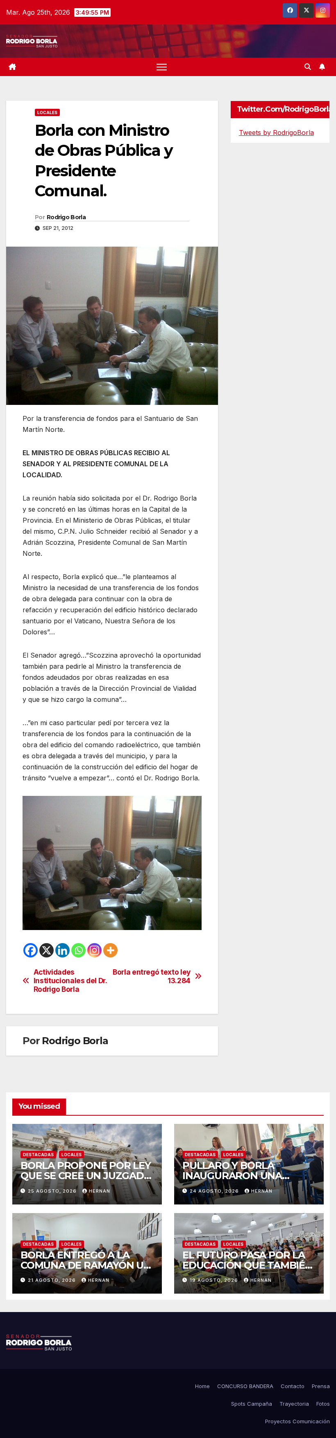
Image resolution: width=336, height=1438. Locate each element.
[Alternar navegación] (162, 67)
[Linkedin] (62, 950)
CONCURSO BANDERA (245, 1386)
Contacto (292, 1386)
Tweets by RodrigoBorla (276, 132)
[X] (46, 950)
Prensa (321, 1386)
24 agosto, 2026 (215, 1191)
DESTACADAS (38, 1154)
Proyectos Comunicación (297, 1421)
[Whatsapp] (78, 950)
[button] (307, 67)
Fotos (323, 1403)
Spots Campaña (251, 1403)
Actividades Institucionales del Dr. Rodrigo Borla (70, 980)
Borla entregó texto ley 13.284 (152, 976)
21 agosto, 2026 (52, 1280)
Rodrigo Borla (66, 217)
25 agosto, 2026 (53, 1191)
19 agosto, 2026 (215, 1280)
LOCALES (47, 112)
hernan (99, 1191)
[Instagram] (94, 950)
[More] (110, 950)
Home (202, 1386)
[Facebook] (30, 950)
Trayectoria (294, 1403)
